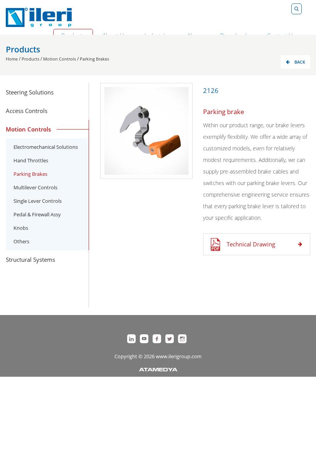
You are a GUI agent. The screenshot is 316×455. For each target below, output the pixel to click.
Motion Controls (59, 59)
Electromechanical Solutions (45, 146)
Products (30, 59)
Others (21, 241)
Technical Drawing (251, 244)
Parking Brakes (94, 59)
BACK (299, 62)
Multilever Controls (35, 187)
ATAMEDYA (158, 370)
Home (12, 59)
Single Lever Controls (37, 200)
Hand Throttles (30, 160)
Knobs (20, 227)
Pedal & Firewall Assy (37, 214)
